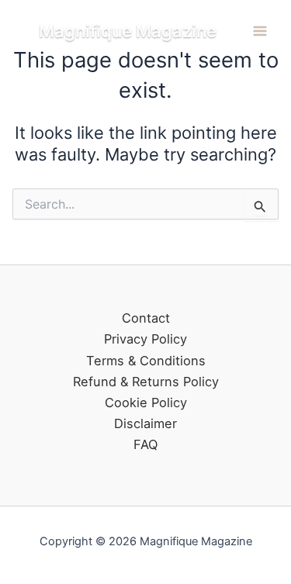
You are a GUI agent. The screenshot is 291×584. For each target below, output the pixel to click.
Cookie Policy (146, 402)
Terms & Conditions (146, 360)
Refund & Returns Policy (146, 381)
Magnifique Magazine (128, 31)
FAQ (145, 444)
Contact (146, 318)
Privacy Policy (145, 339)
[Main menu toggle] (259, 31)
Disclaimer (145, 423)
